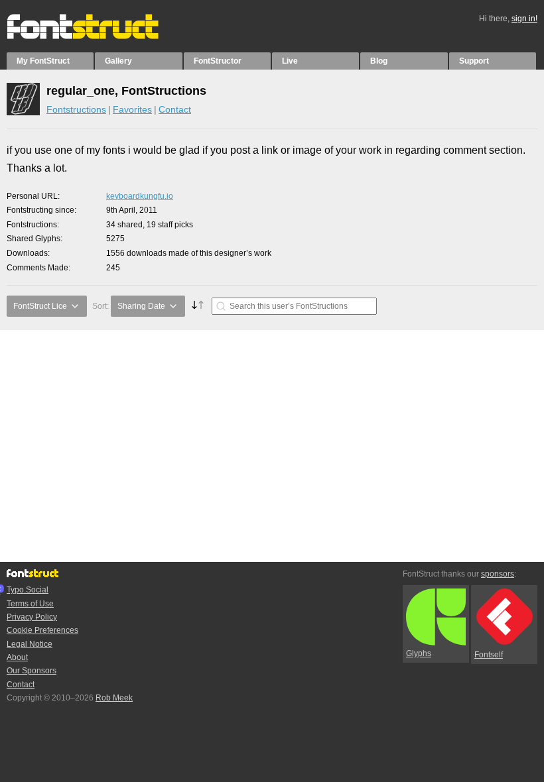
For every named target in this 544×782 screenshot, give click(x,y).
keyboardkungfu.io (139, 196)
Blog (378, 61)
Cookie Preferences (42, 630)
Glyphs (418, 653)
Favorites (132, 109)
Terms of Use (30, 603)
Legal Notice (29, 644)
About (17, 657)
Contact (175, 109)
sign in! (524, 18)
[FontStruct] (96, 36)
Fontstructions (76, 109)
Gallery (118, 61)
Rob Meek (114, 697)
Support (474, 61)
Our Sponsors (31, 670)
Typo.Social (27, 589)
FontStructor (217, 61)
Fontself (488, 654)
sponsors (497, 574)
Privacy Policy (32, 617)
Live (290, 61)
